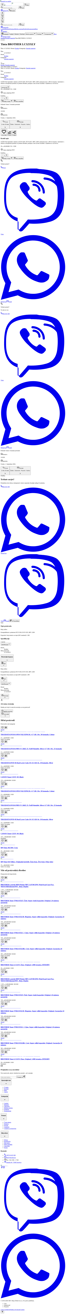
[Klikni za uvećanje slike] (1, 62)
